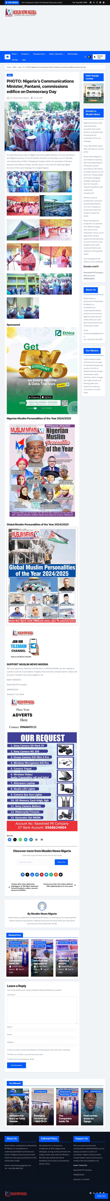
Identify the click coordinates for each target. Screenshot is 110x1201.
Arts (12, 1091)
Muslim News (15, 946)
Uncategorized (40, 1091)
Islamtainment (96, 1091)
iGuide (15, 60)
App (24, 60)
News (14, 54)
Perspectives (39, 54)
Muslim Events (15, 943)
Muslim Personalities (18, 1095)
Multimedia (73, 54)
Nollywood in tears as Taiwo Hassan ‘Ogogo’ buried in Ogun (17, 1121)
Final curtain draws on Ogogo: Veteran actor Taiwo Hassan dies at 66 (91, 1122)
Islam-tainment (56, 54)
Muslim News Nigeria (21, 98)
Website (10, 1042)
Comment (11, 995)
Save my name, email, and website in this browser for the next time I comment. (39, 1050)
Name (10, 1027)
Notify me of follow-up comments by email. (26, 1054)
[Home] (7, 56)
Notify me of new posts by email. (21, 1059)
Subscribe (61, 862)
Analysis (25, 54)
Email (10, 1034)
